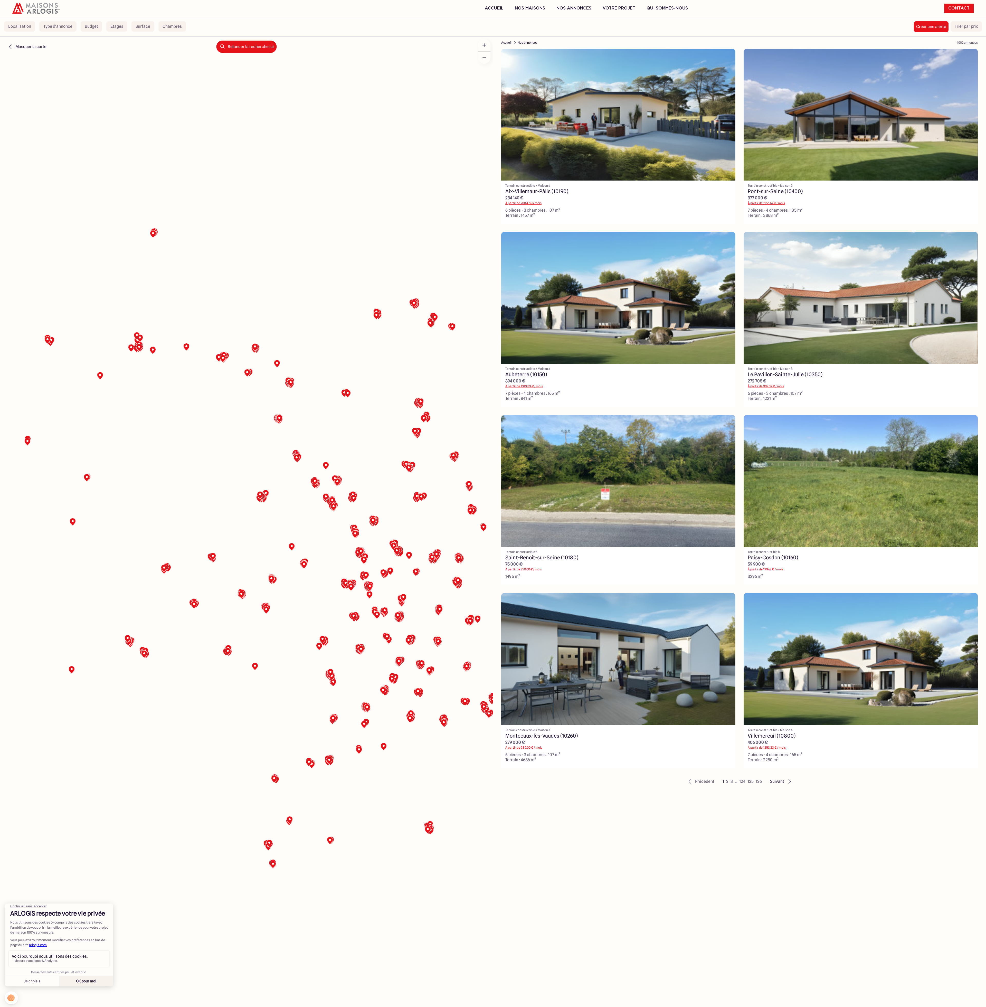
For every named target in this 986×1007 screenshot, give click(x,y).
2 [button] (727, 781)
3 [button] (732, 781)
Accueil (494, 8)
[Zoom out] (484, 57)
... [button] (736, 781)
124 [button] (742, 781)
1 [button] (723, 781)
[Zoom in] (484, 45)
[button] (700, 781)
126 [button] (759, 781)
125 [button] (750, 781)
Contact (959, 8)
